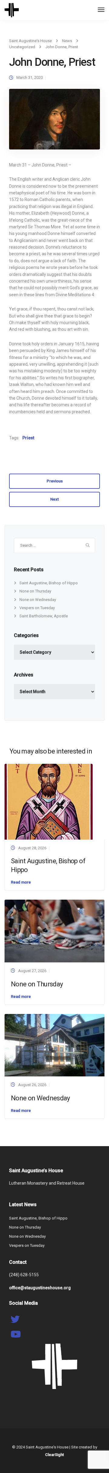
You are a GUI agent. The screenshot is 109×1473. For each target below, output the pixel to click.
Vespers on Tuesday (37, 608)
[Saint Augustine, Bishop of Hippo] (49, 801)
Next (54, 499)
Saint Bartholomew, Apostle (43, 616)
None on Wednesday (37, 599)
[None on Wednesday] (54, 1044)
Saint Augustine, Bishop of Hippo (48, 583)
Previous (55, 481)
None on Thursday (35, 591)
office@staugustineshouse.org (40, 1287)
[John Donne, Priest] (54, 121)
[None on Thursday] (54, 930)
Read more (21, 882)
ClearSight (54, 1454)
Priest (28, 437)
